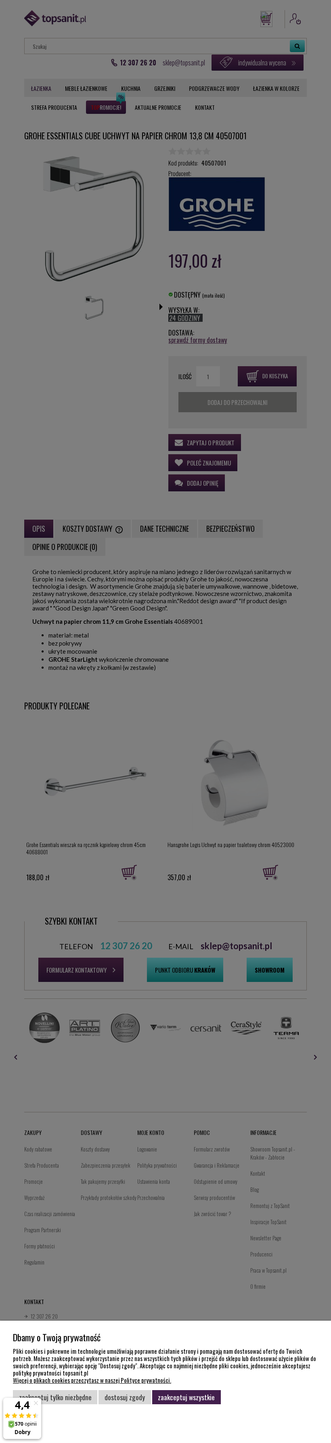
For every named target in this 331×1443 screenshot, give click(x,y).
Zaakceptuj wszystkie (186, 1397)
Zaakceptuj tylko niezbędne (55, 1397)
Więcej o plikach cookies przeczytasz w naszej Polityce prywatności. (92, 1380)
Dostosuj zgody (125, 1397)
